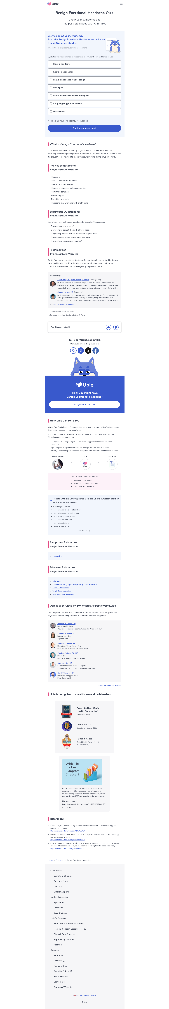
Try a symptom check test (85, 404)
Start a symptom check (84, 128)
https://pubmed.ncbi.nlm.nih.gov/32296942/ (67, 839)
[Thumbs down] (116, 327)
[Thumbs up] (108, 327)
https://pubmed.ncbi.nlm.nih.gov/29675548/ (67, 831)
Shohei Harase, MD (65, 292)
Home (50, 860)
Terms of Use (107, 57)
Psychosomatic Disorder (63, 594)
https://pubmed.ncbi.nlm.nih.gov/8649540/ (67, 848)
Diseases (60, 860)
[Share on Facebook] (95, 350)
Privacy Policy (92, 57)
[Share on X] (88, 350)
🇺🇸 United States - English (84, 995)
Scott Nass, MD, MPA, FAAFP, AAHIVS (73, 280)
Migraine (56, 581)
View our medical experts (109, 685)
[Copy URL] (73, 350)
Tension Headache (61, 588)
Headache (57, 556)
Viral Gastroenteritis (62, 591)
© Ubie (84, 1002)
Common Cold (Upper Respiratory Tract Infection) (75, 584)
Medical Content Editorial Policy (72, 315)
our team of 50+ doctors (64, 304)
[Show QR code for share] (81, 350)
